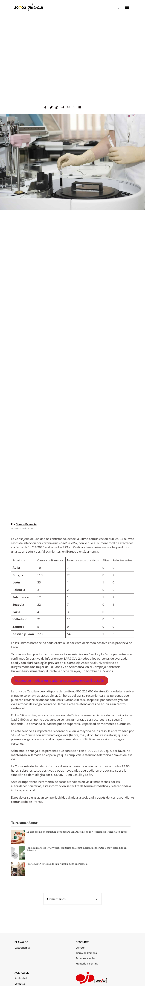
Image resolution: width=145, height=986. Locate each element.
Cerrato (80, 948)
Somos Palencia (26, 524)
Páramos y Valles (85, 958)
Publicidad (20, 978)
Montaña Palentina (87, 963)
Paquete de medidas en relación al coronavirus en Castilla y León (59, 680)
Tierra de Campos (86, 953)
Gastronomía (22, 948)
